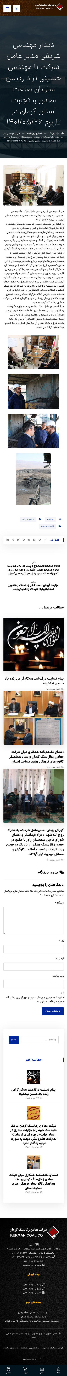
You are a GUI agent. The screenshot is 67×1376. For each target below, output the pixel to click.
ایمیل (59, 959)
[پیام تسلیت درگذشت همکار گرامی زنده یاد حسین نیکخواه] (33, 1077)
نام (61, 941)
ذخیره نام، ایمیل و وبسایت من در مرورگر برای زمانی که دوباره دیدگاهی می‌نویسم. (35, 1000)
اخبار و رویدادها (47, 526)
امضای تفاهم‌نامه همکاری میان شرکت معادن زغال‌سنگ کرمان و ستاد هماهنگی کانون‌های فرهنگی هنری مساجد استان (33, 1182)
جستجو (13, 1039)
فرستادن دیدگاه (52, 1011)
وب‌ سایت (58, 976)
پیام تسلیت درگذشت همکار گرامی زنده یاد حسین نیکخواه (33, 1092)
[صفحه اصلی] (62, 134)
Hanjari (50, 519)
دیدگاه (59, 903)
